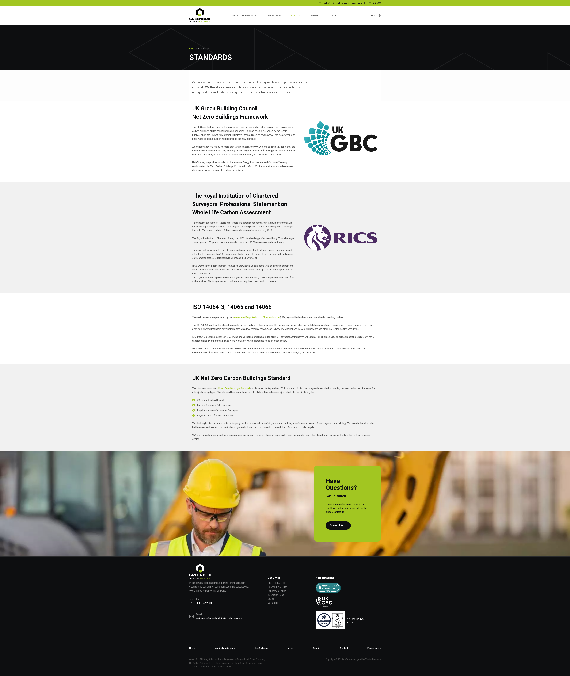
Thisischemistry (373, 659)
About (294, 15)
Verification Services (242, 15)
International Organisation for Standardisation (256, 317)
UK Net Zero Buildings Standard (233, 388)
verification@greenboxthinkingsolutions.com (342, 3)
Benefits (315, 15)
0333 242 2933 (374, 3)
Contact (334, 15)
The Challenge (273, 15)
